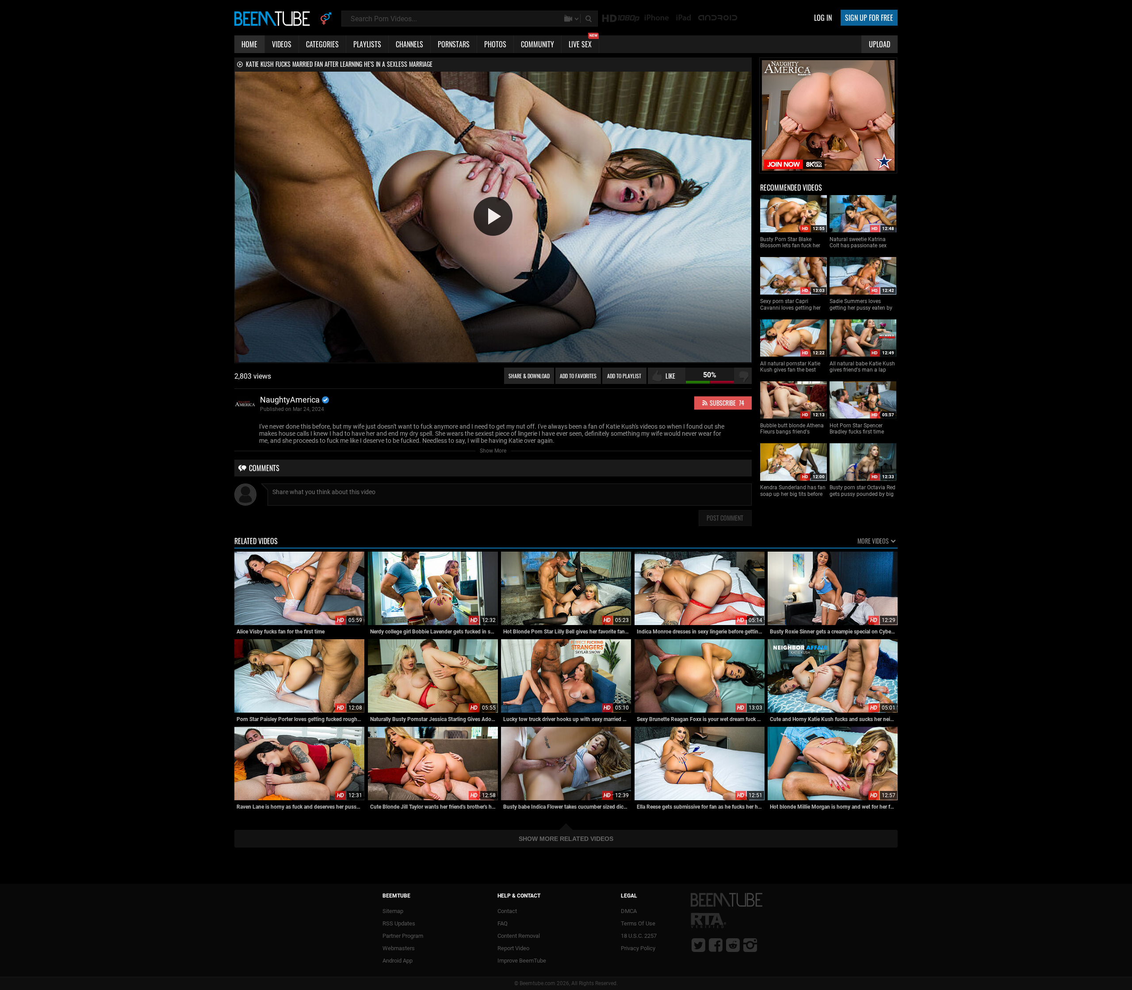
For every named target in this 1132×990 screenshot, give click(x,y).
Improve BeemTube (521, 960)
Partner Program (402, 935)
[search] (589, 18)
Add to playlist (624, 376)
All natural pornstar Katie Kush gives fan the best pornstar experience (790, 367)
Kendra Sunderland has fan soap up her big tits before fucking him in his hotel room (793, 490)
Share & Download (529, 376)
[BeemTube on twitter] (698, 945)
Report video (513, 948)
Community (537, 44)
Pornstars (454, 44)
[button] (493, 216)
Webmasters (398, 948)
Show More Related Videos (566, 838)
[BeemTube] (274, 18)
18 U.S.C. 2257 (639, 935)
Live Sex (583, 42)
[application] (493, 217)
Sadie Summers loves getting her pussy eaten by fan (861, 304)
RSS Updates (398, 923)
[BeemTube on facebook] (716, 945)
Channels (409, 44)
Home (249, 44)
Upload (879, 44)
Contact (507, 911)
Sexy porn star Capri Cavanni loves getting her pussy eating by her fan (790, 304)
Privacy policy (638, 948)
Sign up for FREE (869, 17)
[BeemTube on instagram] (750, 945)
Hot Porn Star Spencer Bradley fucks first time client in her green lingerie (860, 428)
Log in (823, 17)
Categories (322, 44)
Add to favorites (578, 376)
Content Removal (518, 935)
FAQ (502, 923)
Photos (495, 44)
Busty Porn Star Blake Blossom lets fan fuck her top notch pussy (790, 242)
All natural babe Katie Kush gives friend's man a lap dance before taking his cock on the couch (862, 367)
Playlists (367, 44)
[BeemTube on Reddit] (733, 945)
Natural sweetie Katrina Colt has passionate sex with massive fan (858, 242)
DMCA (629, 911)
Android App (397, 960)
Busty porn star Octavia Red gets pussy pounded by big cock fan (862, 490)
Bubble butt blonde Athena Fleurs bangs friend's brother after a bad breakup (793, 428)
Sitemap (392, 911)
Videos (281, 44)
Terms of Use (638, 923)
